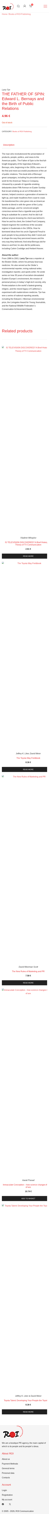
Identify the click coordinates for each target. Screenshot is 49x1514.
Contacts (6, 1478)
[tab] (24, 145)
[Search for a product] (18, 6)
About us (6, 1459)
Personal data (8, 1473)
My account (7, 1500)
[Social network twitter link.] (10, 1504)
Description (8, 145)
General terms (8, 1468)
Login (4, 1490)
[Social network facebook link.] (3, 1504)
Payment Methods (10, 1464)
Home (4, 14)
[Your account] (24, 6)
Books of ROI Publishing (20, 14)
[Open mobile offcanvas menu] (45, 6)
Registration (7, 1495)
